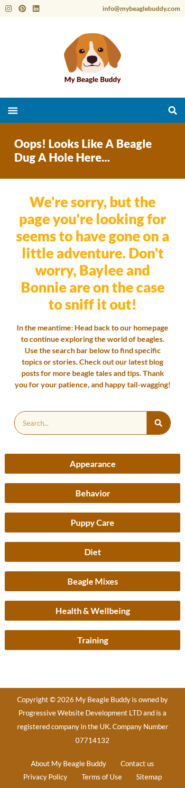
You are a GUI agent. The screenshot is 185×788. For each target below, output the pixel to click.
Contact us (137, 763)
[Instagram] (8, 8)
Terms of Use (102, 776)
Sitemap (149, 776)
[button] (12, 110)
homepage (150, 327)
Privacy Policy (45, 776)
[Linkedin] (36, 8)
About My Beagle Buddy (68, 763)
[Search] (158, 423)
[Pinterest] (22, 8)
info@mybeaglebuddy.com (141, 8)
